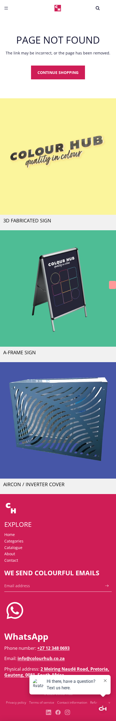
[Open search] (98, 8)
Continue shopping (58, 72)
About (9, 553)
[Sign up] (107, 585)
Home (9, 534)
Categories (13, 541)
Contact (11, 560)
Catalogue (13, 547)
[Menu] (6, 8)
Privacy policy (16, 702)
